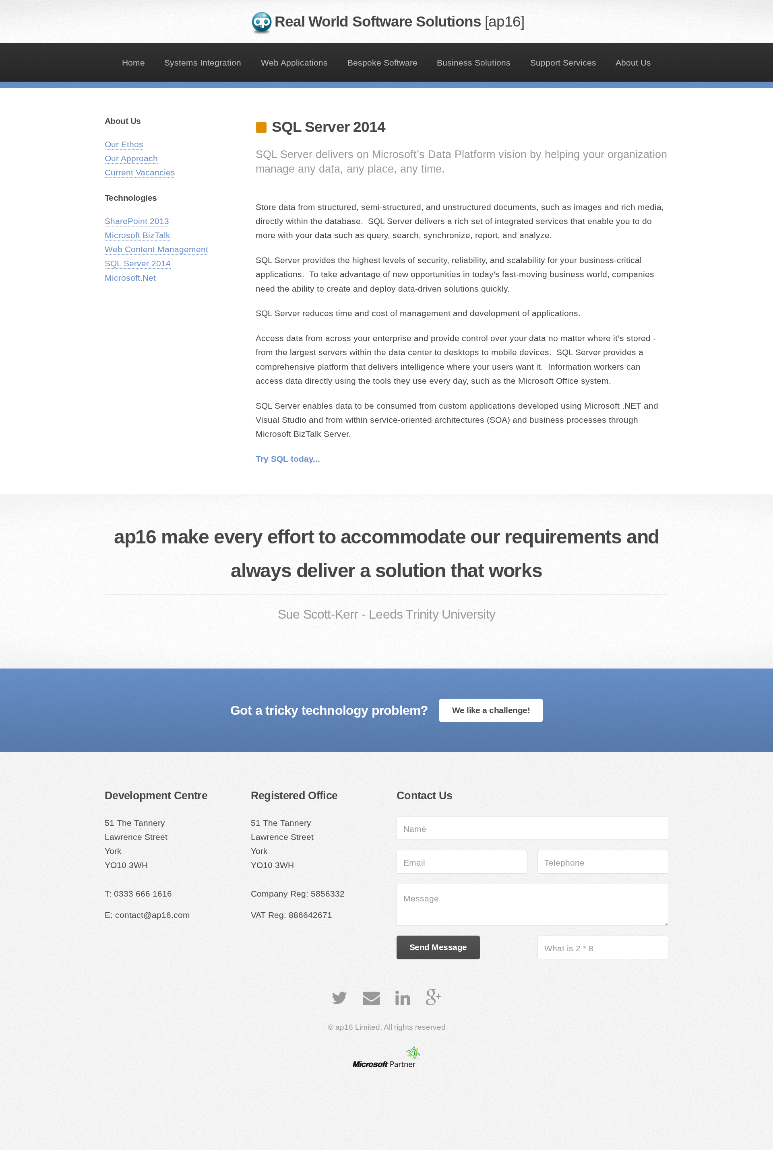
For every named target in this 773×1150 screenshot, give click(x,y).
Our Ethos (124, 144)
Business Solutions (474, 63)
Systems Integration (202, 63)
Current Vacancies (140, 172)
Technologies (131, 198)
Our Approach (131, 158)
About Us (633, 63)
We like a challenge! (491, 710)
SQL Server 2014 (138, 263)
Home (133, 63)
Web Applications (294, 63)
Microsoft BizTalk (137, 235)
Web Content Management (156, 249)
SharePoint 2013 (137, 221)
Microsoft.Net (130, 278)
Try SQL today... (288, 459)
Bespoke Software (382, 63)
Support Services (563, 63)
